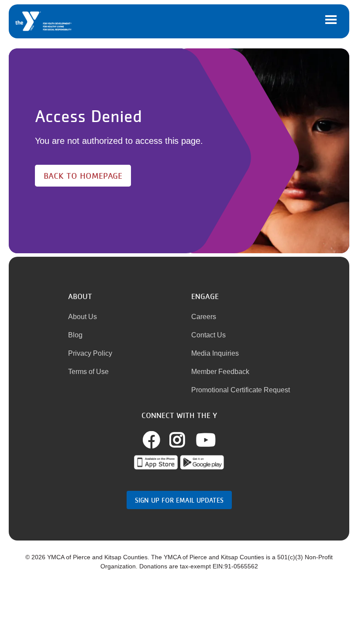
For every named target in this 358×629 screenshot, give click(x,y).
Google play (202, 462)
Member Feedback (220, 371)
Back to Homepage (83, 175)
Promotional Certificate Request (240, 390)
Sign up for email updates (179, 500)
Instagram (187, 440)
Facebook (161, 440)
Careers (203, 316)
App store (156, 462)
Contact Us (208, 335)
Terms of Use (88, 371)
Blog (75, 335)
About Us (82, 316)
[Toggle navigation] (331, 19)
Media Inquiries (215, 353)
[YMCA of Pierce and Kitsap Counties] (43, 21)
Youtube (206, 440)
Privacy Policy (90, 353)
